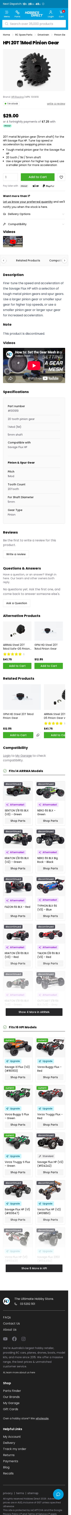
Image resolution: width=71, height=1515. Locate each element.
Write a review (16, 554)
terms (20, 1493)
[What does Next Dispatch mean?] (43, 3)
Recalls (8, 1473)
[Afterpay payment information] (24, 186)
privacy (8, 1493)
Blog (6, 1467)
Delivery (9, 1443)
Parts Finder (12, 1391)
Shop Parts (17, 821)
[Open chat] (58, 1494)
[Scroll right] (62, 260)
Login (7, 755)
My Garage (23, 755)
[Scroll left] (5, 260)
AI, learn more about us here (19, 1372)
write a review (56, 103)
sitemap (32, 1493)
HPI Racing (17, 96)
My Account (12, 1436)
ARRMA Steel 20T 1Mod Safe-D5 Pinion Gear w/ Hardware (16, 647)
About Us (9, 1329)
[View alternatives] (38, 735)
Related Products (28, 260)
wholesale (42, 1418)
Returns (9, 1455)
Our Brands (11, 1397)
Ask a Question (16, 603)
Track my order (14, 1449)
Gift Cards (10, 1409)
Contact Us (11, 1323)
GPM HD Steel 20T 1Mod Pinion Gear (46, 647)
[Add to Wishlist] (61, 177)
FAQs (7, 1317)
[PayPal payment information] (48, 186)
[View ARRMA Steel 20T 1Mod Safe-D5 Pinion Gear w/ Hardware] (17, 631)
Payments (10, 1461)
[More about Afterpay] (7, 125)
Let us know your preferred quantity (28, 202)
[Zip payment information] (35, 186)
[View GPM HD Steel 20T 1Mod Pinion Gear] (48, 631)
